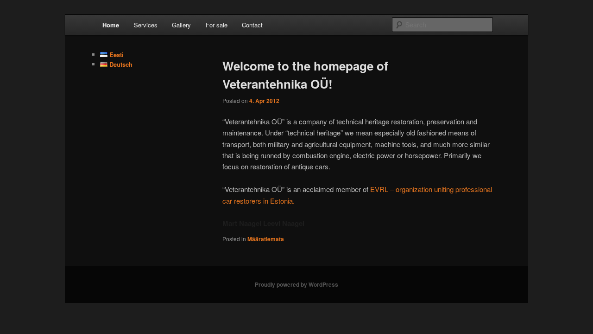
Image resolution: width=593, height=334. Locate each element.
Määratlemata (265, 239)
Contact (252, 24)
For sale (216, 24)
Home (110, 24)
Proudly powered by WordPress (296, 284)
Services (146, 24)
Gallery (181, 24)
